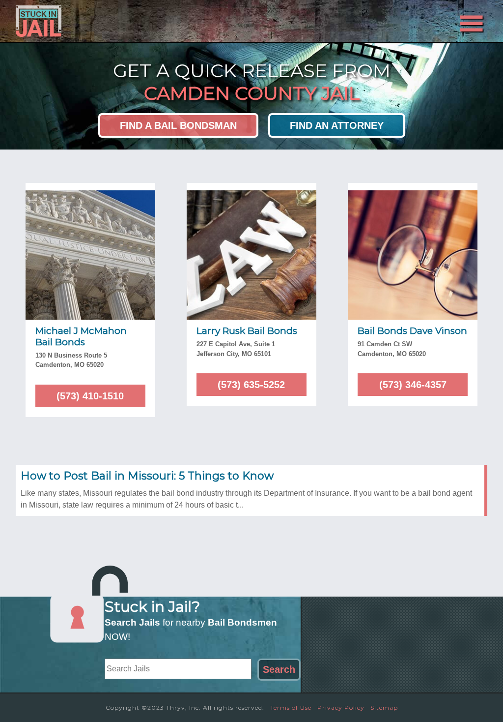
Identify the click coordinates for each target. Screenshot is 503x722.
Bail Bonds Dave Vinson (412, 330)
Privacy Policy (340, 707)
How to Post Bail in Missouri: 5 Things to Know (147, 475)
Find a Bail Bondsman (178, 125)
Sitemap (384, 707)
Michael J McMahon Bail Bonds (81, 336)
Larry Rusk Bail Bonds (246, 330)
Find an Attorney (337, 125)
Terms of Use (290, 707)
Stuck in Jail (104, 21)
